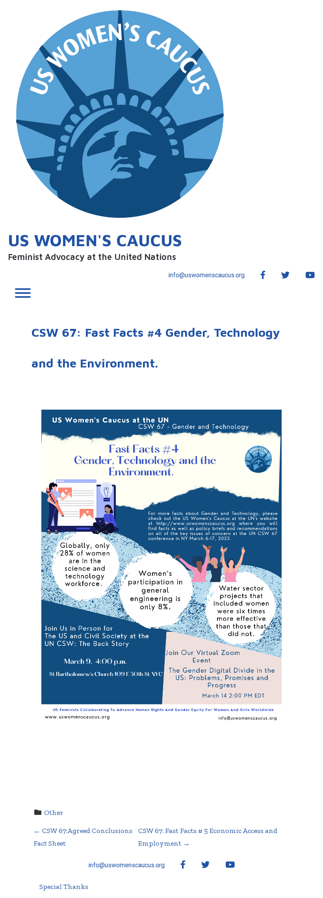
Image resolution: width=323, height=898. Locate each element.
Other (53, 812)
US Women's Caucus (95, 240)
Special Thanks (63, 886)
